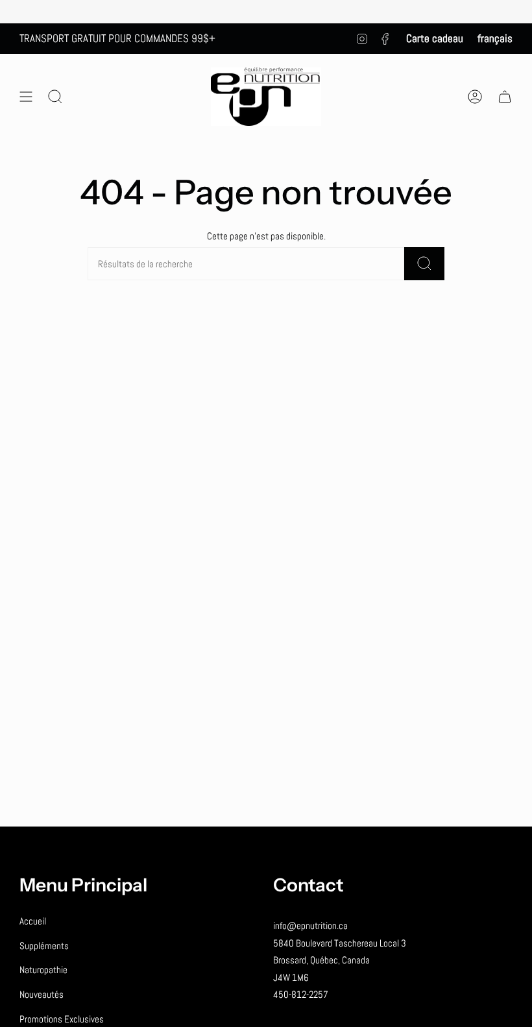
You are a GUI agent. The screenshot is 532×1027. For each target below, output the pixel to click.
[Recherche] (424, 263)
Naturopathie (43, 969)
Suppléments (44, 945)
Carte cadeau (434, 38)
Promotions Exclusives (61, 1019)
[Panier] (505, 97)
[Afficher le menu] (26, 97)
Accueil (32, 921)
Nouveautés (41, 994)
